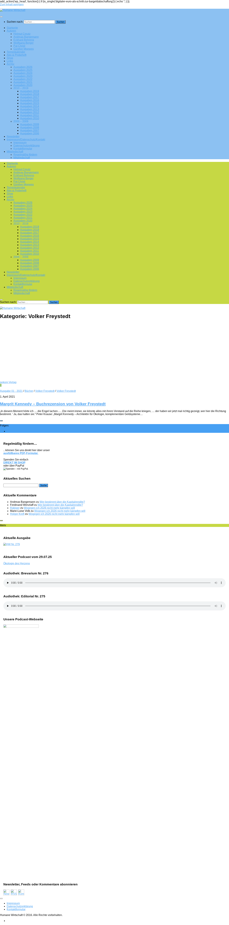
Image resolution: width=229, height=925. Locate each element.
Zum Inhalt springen (12, 4)
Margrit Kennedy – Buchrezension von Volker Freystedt (53, 404)
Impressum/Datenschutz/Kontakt (26, 139)
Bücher (29, 391)
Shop (10, 58)
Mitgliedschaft (15, 151)
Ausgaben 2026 (22, 67)
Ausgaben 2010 (29, 118)
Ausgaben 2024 (22, 73)
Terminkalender (16, 51)
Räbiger (15, 507)
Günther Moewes (23, 48)
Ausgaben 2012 (29, 112)
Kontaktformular (22, 148)
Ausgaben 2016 (29, 100)
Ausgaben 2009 (29, 124)
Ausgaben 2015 (29, 103)
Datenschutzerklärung (26, 145)
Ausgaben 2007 (29, 130)
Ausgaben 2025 (22, 70)
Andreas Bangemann (26, 36)
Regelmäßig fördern (25, 154)
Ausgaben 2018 (29, 94)
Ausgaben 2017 (29, 97)
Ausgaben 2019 (29, 91)
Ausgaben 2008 (29, 127)
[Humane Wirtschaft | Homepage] (12, 10)
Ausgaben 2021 (22, 82)
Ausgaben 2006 (29, 133)
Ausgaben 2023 (22, 76)
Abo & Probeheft (16, 55)
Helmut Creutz (22, 33)
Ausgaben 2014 (29, 106)
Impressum (19, 142)
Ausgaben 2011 (29, 115)
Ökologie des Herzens (16, 563)
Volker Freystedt (44, 391)
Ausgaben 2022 (22, 79)
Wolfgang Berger (23, 42)
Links (10, 61)
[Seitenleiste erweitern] (1, 420)
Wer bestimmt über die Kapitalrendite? (62, 501)
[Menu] (1, 16)
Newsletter (13, 136)
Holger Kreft (17, 513)
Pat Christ (19, 45)
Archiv (10, 64)
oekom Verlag (8, 382)
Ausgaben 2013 (29, 109)
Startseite (12, 27)
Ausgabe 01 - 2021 (11, 391)
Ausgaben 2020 (22, 85)
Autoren (11, 30)
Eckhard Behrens (23, 39)
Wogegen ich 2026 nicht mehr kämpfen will (49, 507)
